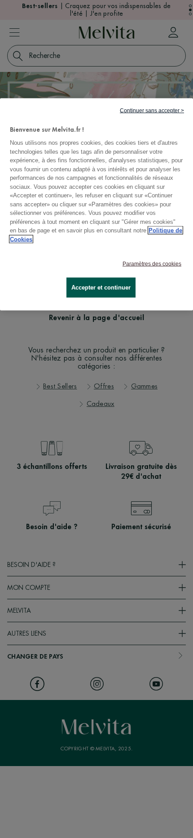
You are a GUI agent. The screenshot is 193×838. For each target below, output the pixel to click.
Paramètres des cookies (152, 264)
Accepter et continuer (101, 287)
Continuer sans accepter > (152, 110)
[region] (96, 204)
